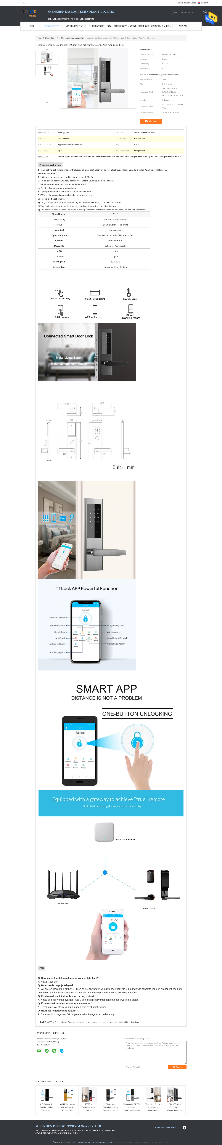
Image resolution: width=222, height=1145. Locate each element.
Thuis (39, 37)
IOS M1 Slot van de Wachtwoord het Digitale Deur (68, 1107)
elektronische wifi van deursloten (126, 1022)
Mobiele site (58, 1142)
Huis (31, 26)
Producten (52, 26)
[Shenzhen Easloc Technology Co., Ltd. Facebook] (185, 1127)
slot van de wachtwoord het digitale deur (94, 1022)
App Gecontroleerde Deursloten (70, 37)
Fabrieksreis (96, 26)
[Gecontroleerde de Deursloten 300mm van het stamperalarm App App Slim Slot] (46, 57)
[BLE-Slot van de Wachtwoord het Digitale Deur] (46, 1094)
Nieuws (183, 26)
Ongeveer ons (74, 26)
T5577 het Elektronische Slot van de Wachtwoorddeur (89, 1108)
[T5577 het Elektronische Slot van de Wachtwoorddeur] (89, 1094)
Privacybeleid (68, 1142)
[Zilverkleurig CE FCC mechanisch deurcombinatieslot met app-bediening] (132, 1094)
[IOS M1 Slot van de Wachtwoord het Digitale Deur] (67, 1094)
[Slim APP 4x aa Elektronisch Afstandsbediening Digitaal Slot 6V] (174, 1094)
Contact (153, 121)
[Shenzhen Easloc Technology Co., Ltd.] (31, 13)
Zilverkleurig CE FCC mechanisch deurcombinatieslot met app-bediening (132, 1108)
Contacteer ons (140, 26)
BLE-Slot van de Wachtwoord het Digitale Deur (46, 1107)
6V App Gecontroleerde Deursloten (62, 1022)
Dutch (203, 3)
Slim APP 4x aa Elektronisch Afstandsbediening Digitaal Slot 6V (175, 1108)
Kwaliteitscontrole (118, 26)
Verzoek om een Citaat (186, 3)
